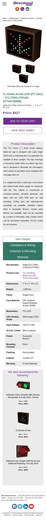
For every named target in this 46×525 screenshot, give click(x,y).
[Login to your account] (17, 9)
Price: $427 (11, 113)
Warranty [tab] (22, 257)
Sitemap (39, 515)
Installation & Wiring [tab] (22, 245)
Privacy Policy (17, 515)
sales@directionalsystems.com (16, 500)
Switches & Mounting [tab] (23, 251)
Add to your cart (22, 121)
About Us (7, 515)
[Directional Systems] (23, 4)
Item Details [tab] (23, 239)
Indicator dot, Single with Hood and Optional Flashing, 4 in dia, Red (23, 462)
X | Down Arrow (23, 430)
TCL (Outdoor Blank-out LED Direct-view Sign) (30, 275)
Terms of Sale (29, 515)
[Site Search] (22, 9)
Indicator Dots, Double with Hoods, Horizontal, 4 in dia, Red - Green (23, 396)
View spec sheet (22, 130)
